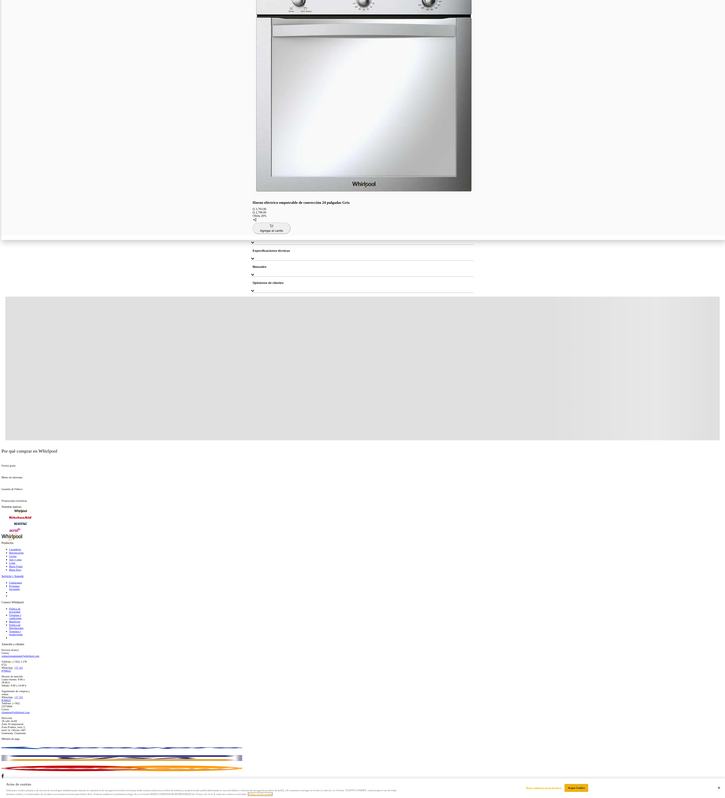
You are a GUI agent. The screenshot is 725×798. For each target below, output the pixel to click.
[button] (364, 220)
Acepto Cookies (576, 787)
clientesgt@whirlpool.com (16, 712)
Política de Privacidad (260, 794)
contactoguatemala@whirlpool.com (20, 656)
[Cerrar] (719, 788)
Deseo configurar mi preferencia (543, 787)
